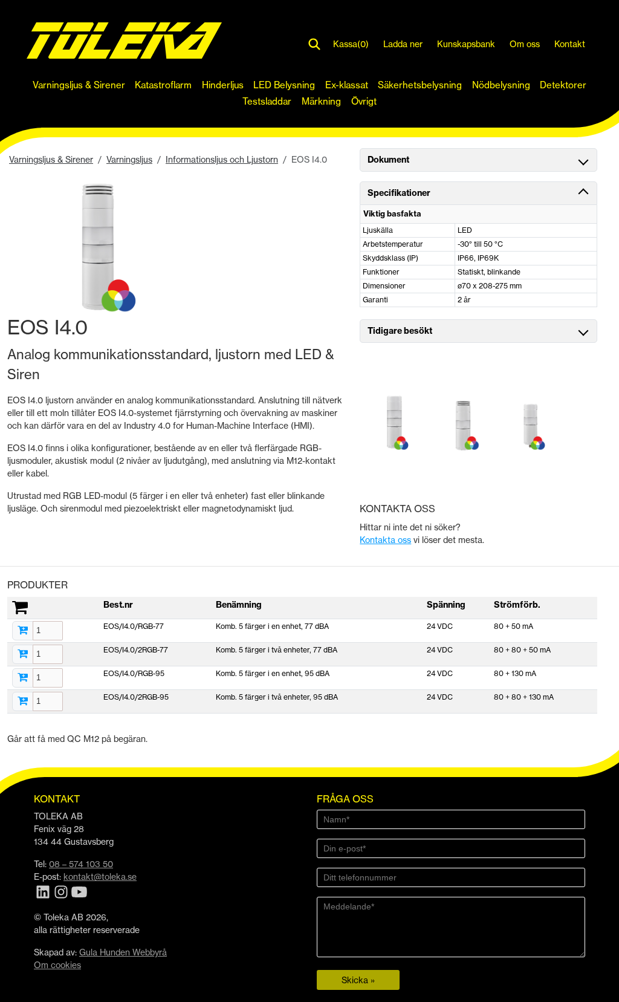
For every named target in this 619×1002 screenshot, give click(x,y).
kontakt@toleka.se (100, 876)
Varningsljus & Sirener (79, 85)
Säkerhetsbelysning (420, 85)
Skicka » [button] (358, 980)
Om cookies (57, 965)
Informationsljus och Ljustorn (222, 159)
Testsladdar (266, 101)
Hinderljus (223, 85)
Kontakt (569, 44)
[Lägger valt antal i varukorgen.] (23, 630)
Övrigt (364, 101)
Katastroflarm (163, 85)
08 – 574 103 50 (81, 864)
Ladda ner (403, 44)
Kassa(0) (351, 44)
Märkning (321, 101)
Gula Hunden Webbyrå (123, 952)
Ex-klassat (346, 85)
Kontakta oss (385, 540)
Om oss (525, 44)
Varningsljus (129, 159)
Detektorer (563, 85)
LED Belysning (284, 85)
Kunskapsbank (466, 44)
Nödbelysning (501, 85)
